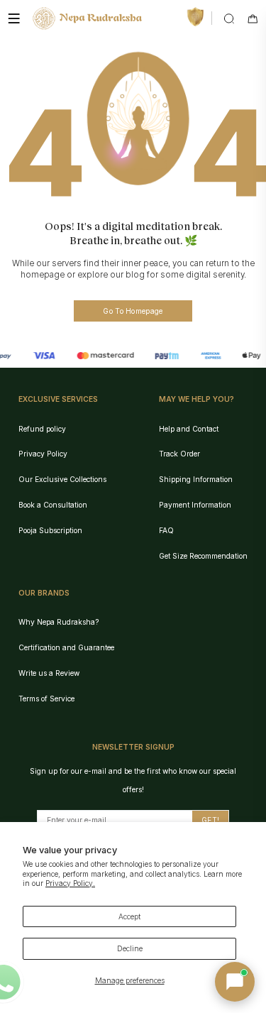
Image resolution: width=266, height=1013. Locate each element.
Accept (129, 916)
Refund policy (42, 429)
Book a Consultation (52, 504)
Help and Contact (188, 429)
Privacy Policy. (70, 883)
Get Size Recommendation (203, 556)
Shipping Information (196, 479)
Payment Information (195, 504)
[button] (235, 982)
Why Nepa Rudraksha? (58, 622)
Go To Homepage (132, 311)
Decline (130, 948)
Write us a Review (48, 673)
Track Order (179, 453)
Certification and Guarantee (66, 647)
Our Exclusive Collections (62, 479)
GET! (210, 820)
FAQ (166, 530)
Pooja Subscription (50, 530)
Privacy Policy (42, 453)
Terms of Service (46, 698)
